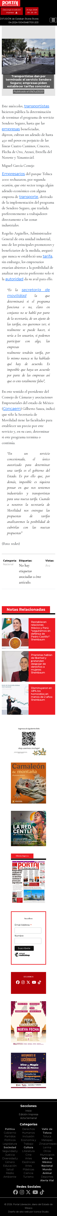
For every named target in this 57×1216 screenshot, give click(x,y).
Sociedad (10, 1147)
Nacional (8, 564)
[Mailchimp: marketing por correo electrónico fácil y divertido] (22, 956)
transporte (28, 196)
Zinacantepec (48, 1143)
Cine (28, 1154)
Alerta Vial (47, 1180)
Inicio (28, 1110)
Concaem (12, 408)
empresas (11, 129)
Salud (10, 1169)
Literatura (28, 1151)
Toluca (47, 1136)
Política (10, 1129)
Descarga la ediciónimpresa (12, 11)
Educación (10, 1165)
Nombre (19, 935)
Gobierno (10, 1132)
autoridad (14, 279)
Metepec (47, 1140)
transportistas (36, 106)
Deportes (47, 1176)
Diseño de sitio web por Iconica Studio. (28, 1211)
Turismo (28, 1176)
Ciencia (28, 1173)
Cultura (28, 1147)
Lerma (47, 1147)
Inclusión (28, 1136)
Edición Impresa (28, 1114)
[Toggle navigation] (53, 20)
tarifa (47, 256)
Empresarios (13, 173)
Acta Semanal (28, 1118)
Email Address (23, 925)
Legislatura (10, 1143)
